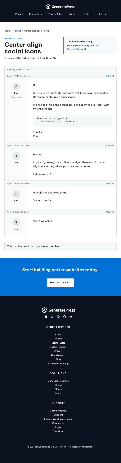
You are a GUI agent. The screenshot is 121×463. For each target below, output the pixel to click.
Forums (17, 31)
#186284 (110, 183)
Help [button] (86, 14)
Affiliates (58, 351)
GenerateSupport (76, 49)
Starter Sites (56, 14)
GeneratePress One (58, 380)
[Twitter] (52, 316)
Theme (58, 385)
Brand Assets (58, 355)
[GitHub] (64, 316)
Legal (58, 427)
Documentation (58, 410)
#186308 (110, 212)
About (58, 334)
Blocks (58, 389)
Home (7, 31)
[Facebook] (46, 316)
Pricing (19, 14)
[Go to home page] (60, 8)
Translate (58, 431)
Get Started (60, 282)
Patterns (73, 14)
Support (58, 414)
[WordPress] (58, 316)
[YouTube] (70, 316)
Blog (58, 359)
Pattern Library (58, 347)
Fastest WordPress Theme (58, 419)
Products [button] (34, 14)
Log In (102, 14)
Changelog (58, 423)
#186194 (110, 76)
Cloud (58, 393)
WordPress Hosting (58, 363)
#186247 (110, 145)
